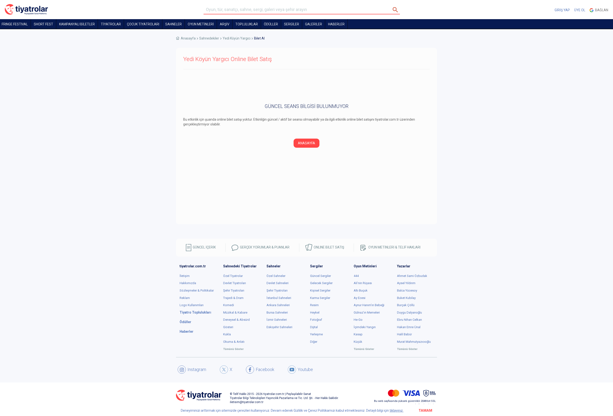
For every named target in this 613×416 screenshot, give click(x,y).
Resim (314, 305)
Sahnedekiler (209, 38)
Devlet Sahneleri (278, 283)
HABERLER (336, 24)
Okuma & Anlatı (233, 341)
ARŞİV (224, 24)
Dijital (314, 327)
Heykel (314, 312)
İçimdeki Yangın (365, 327)
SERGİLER (291, 24)
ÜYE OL (579, 10)
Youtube (305, 369)
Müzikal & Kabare (235, 312)
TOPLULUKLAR (246, 24)
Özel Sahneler (276, 276)
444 (356, 276)
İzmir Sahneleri (277, 319)
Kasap (358, 334)
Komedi (228, 305)
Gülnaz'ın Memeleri (367, 312)
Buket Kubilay (406, 298)
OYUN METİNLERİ (201, 24)
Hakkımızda (188, 283)
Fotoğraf (316, 319)
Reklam (185, 298)
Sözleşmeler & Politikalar (197, 290)
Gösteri (228, 327)
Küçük (358, 341)
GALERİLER (313, 24)
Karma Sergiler (320, 298)
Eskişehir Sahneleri (279, 327)
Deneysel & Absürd (236, 319)
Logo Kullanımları (192, 305)
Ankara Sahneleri (278, 305)
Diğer (313, 341)
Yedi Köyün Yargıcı (236, 38)
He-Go (358, 319)
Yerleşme (316, 334)
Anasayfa (188, 38)
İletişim (185, 276)
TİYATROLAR (111, 24)
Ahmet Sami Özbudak (412, 276)
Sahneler (173, 24)
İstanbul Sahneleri (279, 298)
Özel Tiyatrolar (233, 276)
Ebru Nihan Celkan (409, 319)
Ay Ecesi (359, 298)
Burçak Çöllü (405, 305)
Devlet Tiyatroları (234, 283)
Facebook (265, 369)
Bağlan (601, 10)
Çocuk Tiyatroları (143, 24)
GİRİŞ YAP (562, 10)
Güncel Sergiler (320, 276)
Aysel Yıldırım (406, 283)
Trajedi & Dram (233, 298)
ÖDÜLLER (271, 24)
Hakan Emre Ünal (408, 327)
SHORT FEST (43, 24)
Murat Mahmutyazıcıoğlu (414, 341)
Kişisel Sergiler (320, 290)
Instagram (196, 369)
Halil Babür (404, 334)
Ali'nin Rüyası (363, 283)
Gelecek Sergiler (321, 283)
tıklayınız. (396, 410)
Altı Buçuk (361, 290)
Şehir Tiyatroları (233, 290)
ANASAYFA (306, 143)
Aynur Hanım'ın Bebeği (369, 305)
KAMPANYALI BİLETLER (77, 24)
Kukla (227, 334)
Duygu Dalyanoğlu (409, 312)
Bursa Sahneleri (277, 312)
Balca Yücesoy (407, 290)
